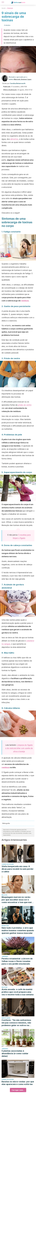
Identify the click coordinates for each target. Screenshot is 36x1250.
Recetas (4, 987)
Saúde (4, 8)
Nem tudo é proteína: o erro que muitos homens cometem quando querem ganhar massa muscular (18, 930)
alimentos (14, 139)
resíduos (25, 301)
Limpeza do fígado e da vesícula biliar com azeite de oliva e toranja (19, 748)
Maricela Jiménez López (22, 79)
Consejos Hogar (8, 864)
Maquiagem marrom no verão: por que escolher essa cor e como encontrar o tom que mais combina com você (17, 900)
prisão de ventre (24, 405)
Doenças (10, 8)
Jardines (5, 956)
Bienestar (5, 925)
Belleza (4, 895)
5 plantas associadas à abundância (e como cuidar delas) (15, 1053)
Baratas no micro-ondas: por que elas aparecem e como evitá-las (18, 1082)
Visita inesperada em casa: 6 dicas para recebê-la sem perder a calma (18, 869)
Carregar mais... (18, 1090)
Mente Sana (6, 1018)
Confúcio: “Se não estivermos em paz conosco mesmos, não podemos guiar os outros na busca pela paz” (16, 1023)
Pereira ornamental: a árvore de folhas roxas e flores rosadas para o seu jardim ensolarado (17, 961)
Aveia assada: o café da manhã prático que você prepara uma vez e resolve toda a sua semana (18, 992)
